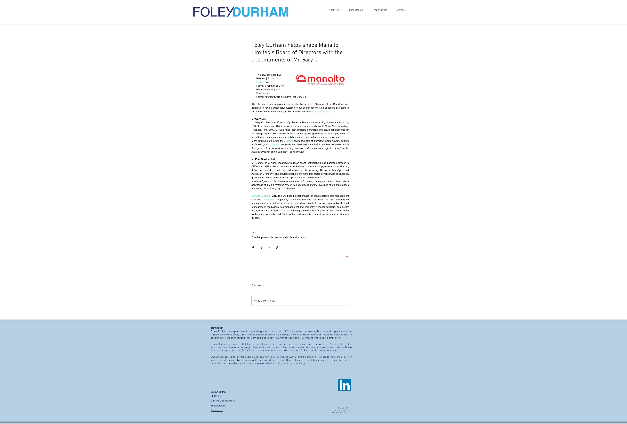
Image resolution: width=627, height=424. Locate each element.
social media (281, 237)
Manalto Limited (298, 237)
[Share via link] (277, 247)
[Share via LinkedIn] (269, 247)
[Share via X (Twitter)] (261, 247)
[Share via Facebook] (253, 247)
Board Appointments (262, 237)
